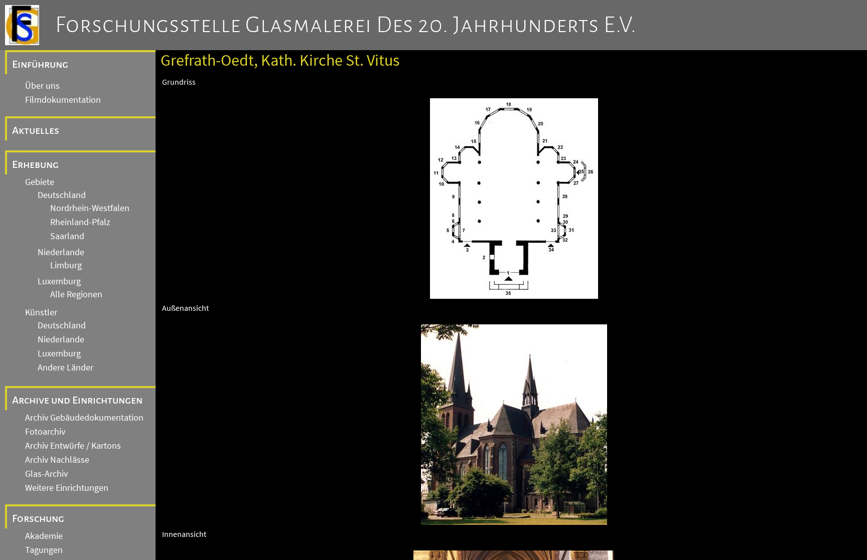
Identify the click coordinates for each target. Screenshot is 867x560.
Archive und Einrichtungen (77, 400)
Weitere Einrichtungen (66, 487)
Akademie (44, 535)
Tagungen (44, 549)
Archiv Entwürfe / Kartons (73, 445)
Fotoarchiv (45, 431)
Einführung (40, 64)
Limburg (66, 265)
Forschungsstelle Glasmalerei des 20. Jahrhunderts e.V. (346, 25)
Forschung (38, 518)
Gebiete (39, 182)
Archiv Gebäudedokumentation (84, 417)
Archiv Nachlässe (57, 459)
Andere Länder (65, 367)
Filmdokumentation (63, 99)
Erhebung (35, 164)
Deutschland (62, 195)
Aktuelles (35, 130)
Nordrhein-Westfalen (89, 208)
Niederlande (61, 252)
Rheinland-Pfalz (80, 222)
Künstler (41, 312)
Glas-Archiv (46, 473)
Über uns (42, 85)
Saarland (67, 236)
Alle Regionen (76, 294)
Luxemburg (59, 281)
